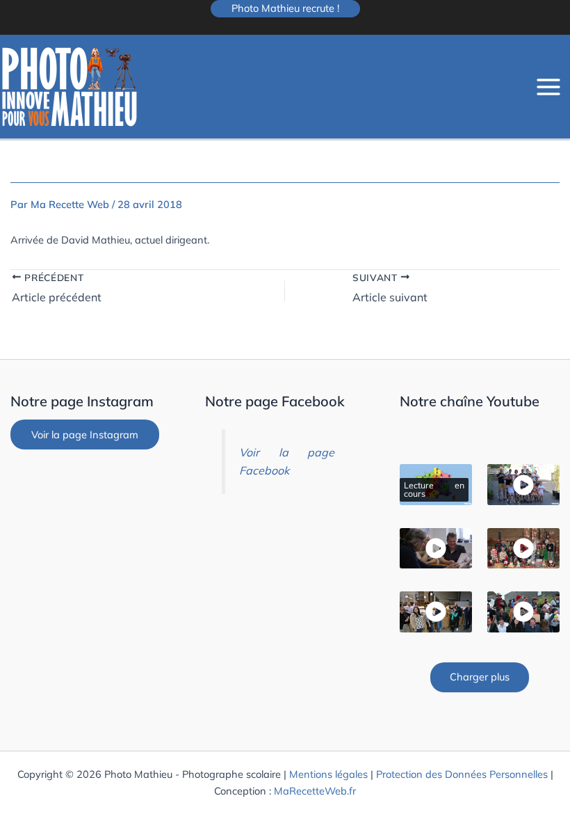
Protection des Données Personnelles (462, 774)
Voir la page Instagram (84, 434)
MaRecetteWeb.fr (315, 790)
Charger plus (480, 676)
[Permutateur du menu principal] (548, 87)
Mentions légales (328, 774)
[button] (285, 8)
